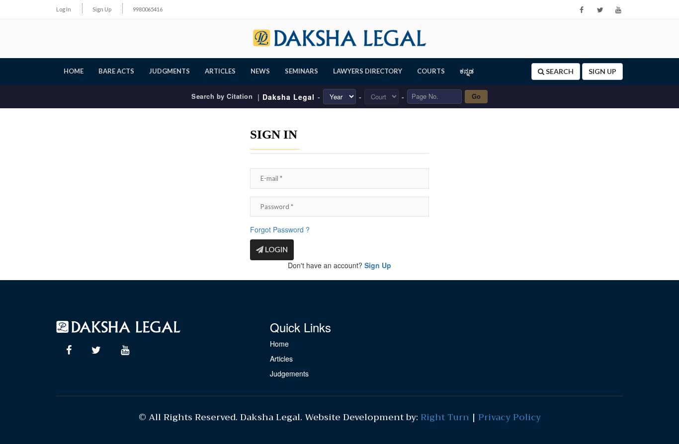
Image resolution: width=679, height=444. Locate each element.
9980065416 (148, 9)
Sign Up (101, 9)
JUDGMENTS (169, 71)
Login (275, 249)
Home (279, 344)
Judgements (289, 373)
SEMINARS (301, 71)
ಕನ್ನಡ (467, 71)
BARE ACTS (116, 71)
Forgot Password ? (280, 229)
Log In (63, 9)
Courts (431, 71)
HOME (74, 71)
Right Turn (445, 417)
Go (476, 96)
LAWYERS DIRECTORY (367, 71)
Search (559, 71)
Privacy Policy (509, 417)
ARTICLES (220, 71)
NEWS (260, 71)
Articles (281, 359)
